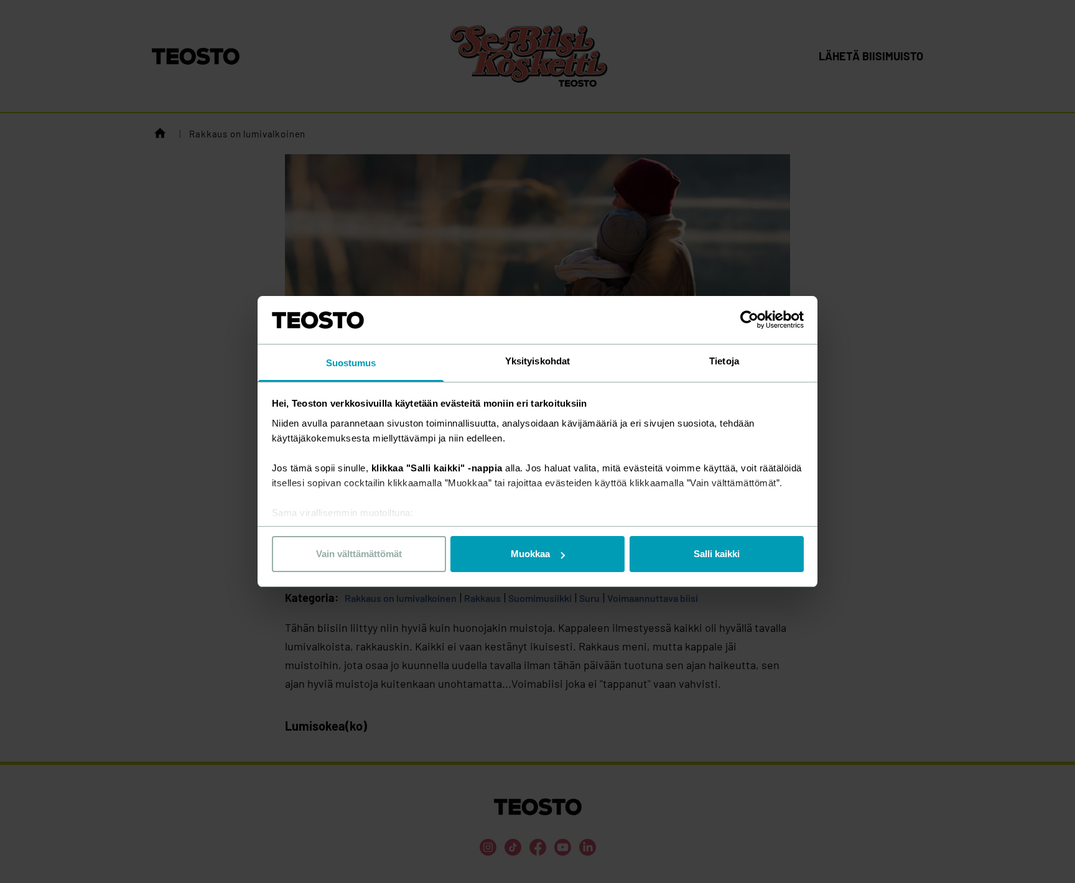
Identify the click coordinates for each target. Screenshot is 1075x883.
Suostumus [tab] (351, 363)
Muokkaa (530, 553)
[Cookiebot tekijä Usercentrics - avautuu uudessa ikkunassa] (749, 319)
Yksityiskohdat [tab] (537, 361)
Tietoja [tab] (724, 361)
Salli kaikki (717, 553)
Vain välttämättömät (359, 553)
